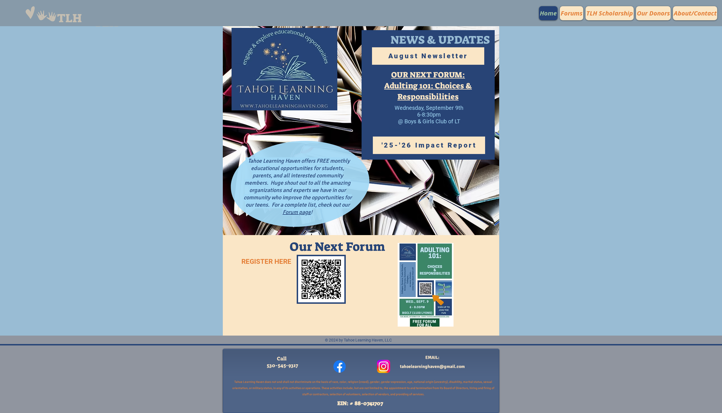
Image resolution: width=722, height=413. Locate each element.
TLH (69, 18)
